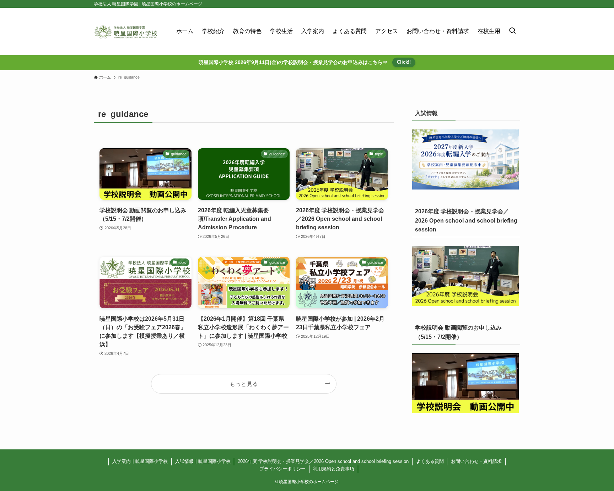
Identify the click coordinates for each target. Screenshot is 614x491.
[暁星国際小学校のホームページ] (126, 31)
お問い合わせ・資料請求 (476, 461)
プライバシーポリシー (282, 468)
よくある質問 (430, 461)
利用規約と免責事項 (333, 468)
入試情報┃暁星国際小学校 (203, 461)
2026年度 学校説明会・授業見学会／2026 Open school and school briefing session (323, 461)
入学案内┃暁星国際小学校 (140, 461)
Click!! (404, 62)
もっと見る (244, 383)
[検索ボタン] (512, 31)
